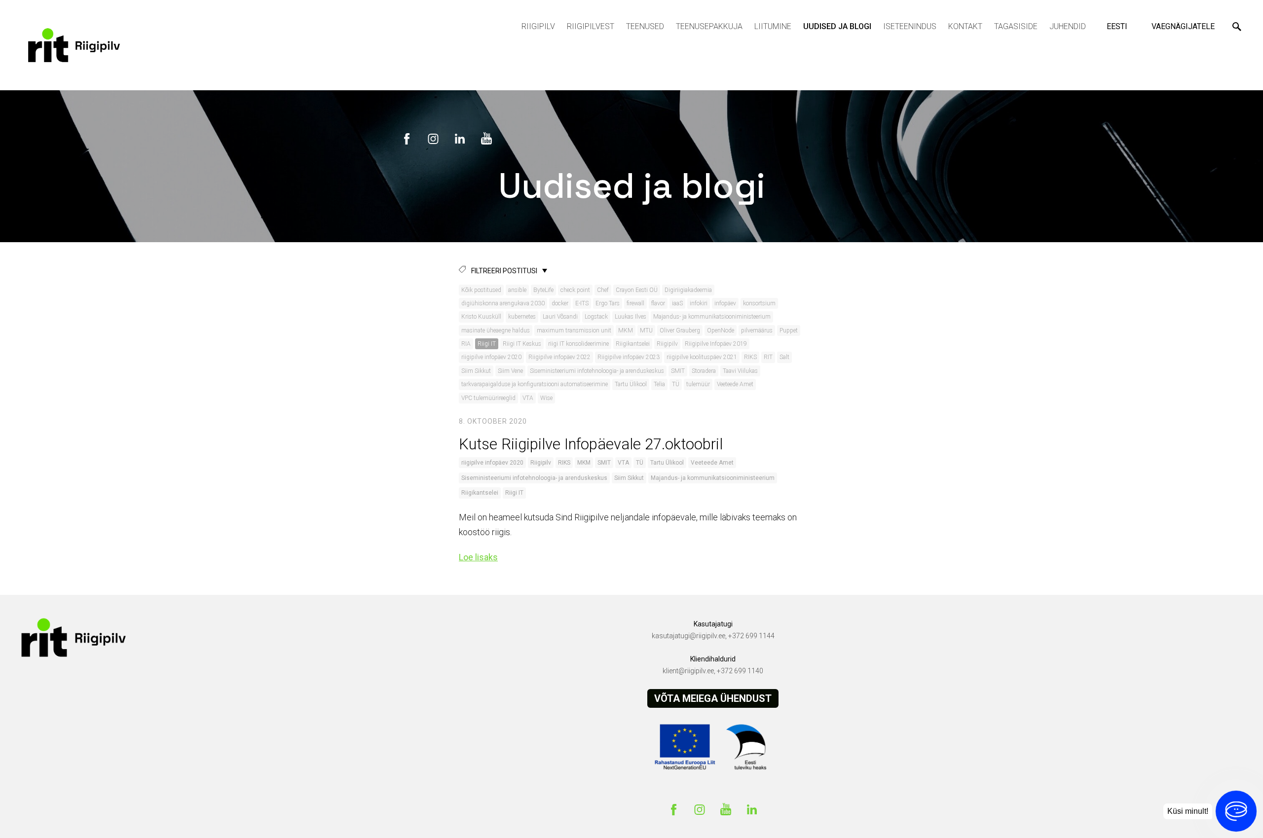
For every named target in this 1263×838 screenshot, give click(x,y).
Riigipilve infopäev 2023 (628, 357)
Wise (546, 398)
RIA (466, 343)
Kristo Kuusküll (481, 316)
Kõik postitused (481, 290)
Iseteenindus (909, 26)
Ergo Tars (607, 303)
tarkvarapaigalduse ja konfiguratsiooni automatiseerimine (534, 384)
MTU (646, 330)
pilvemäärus (757, 330)
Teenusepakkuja (709, 26)
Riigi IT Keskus (522, 343)
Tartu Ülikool (631, 384)
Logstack (596, 316)
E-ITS (582, 303)
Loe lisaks (478, 557)
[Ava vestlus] (1236, 811)
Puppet (789, 330)
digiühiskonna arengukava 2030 (503, 303)
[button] (1119, 27)
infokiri (698, 303)
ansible (517, 290)
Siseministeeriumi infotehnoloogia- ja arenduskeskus (597, 370)
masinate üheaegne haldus (495, 330)
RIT (768, 357)
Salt (784, 357)
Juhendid (1067, 26)
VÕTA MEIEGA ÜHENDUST (713, 698)
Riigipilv (538, 26)
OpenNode (720, 330)
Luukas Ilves (630, 316)
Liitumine (772, 26)
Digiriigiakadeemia (688, 290)
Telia (659, 384)
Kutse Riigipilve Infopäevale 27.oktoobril (591, 444)
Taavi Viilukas (740, 370)
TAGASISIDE (1016, 26)
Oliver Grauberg (680, 330)
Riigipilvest (590, 26)
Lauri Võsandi (560, 316)
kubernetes (522, 316)
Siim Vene (510, 370)
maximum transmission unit (574, 330)
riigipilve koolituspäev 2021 (702, 357)
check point (575, 290)
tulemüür (698, 384)
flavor (658, 303)
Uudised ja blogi (837, 26)
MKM (625, 330)
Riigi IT (487, 343)
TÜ (675, 384)
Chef (603, 290)
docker (560, 303)
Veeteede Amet (735, 384)
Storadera (704, 370)
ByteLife (543, 290)
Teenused (645, 26)
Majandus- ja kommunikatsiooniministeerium (712, 316)
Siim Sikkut (476, 370)
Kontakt (965, 26)
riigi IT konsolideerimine (578, 343)
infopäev (725, 303)
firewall (635, 303)
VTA (527, 398)
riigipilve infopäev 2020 (491, 357)
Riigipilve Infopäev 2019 (716, 343)
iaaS (677, 303)
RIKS (750, 357)
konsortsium (759, 303)
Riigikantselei (633, 343)
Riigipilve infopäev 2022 (559, 357)
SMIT (678, 370)
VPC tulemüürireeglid (488, 398)
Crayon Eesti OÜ (637, 290)
